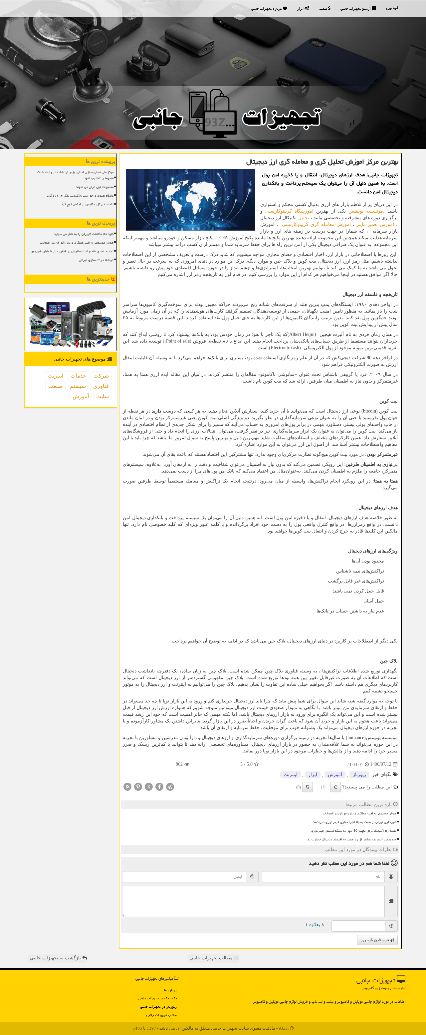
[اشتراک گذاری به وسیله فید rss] (127, 786)
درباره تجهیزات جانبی (267, 8)
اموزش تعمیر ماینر (375, 224)
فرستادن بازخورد (375, 940)
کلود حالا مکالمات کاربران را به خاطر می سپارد (83, 234)
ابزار (301, 8)
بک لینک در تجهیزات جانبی (157, 998)
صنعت (55, 386)
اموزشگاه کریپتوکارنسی (289, 211)
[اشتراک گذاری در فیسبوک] (159, 786)
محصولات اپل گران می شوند (94, 187)
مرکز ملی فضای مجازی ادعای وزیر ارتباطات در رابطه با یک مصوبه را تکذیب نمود (75, 175)
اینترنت (291, 774)
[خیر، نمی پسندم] (307, 787)
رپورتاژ (359, 774)
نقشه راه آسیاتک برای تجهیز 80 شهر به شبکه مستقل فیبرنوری (353, 830)
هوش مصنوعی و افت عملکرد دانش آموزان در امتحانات (359, 813)
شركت (101, 376)
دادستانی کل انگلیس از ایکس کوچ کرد (87, 204)
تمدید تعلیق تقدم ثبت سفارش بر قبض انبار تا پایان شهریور (72, 251)
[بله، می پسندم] (335, 787)
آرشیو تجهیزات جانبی (356, 8)
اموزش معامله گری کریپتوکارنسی (316, 224)
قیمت (323, 8)
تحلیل (303, 217)
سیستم (78, 386)
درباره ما (170, 990)
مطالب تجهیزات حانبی (211, 957)
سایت (102, 396)
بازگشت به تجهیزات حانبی (56, 957)
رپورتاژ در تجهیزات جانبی (158, 1006)
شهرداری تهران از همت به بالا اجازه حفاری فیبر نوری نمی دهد (354, 822)
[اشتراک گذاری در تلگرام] (170, 786)
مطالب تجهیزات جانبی (161, 1014)
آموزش (335, 774)
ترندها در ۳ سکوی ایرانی (96, 260)
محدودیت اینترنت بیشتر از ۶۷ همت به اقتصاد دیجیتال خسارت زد (351, 839)
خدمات (78, 376)
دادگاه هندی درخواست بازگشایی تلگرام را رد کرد (80, 195)
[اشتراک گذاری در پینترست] (138, 786)
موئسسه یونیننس (365, 211)
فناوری (101, 386)
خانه (389, 8)
